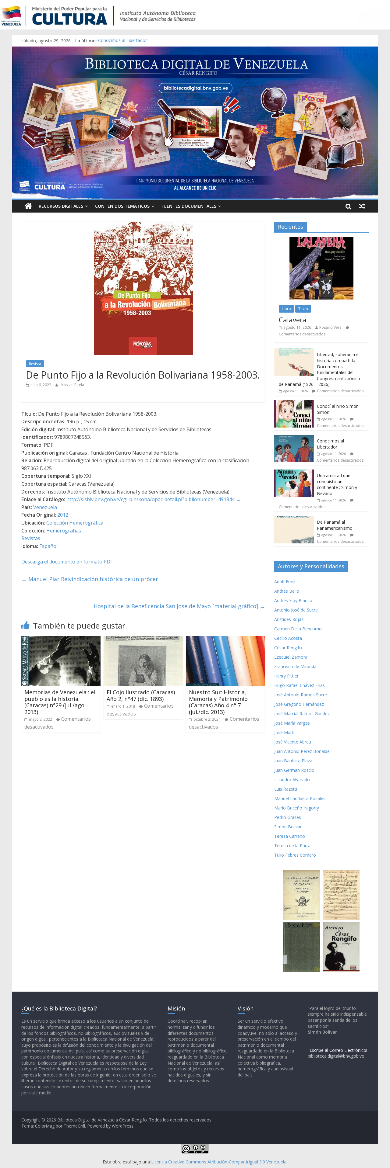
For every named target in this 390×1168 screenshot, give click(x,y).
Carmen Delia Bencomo (298, 629)
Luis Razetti (285, 789)
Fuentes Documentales (188, 206)
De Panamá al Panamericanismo (335, 525)
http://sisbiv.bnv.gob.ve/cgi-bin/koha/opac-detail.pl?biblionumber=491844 (150, 499)
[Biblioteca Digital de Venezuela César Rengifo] (195, 50)
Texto (303, 308)
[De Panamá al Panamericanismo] (294, 519)
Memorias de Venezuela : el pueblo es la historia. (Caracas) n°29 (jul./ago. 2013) (59, 702)
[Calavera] (321, 240)
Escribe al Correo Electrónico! (338, 1050)
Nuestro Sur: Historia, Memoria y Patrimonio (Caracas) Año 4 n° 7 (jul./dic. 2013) (218, 702)
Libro (286, 308)
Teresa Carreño (289, 836)
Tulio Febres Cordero (295, 855)
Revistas (30, 538)
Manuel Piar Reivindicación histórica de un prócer (89, 579)
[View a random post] (362, 206)
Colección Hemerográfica (74, 522)
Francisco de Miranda (295, 666)
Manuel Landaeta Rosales (299, 798)
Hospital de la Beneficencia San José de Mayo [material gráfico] (179, 606)
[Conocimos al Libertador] (294, 438)
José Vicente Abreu (292, 742)
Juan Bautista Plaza (293, 761)
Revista (35, 363)
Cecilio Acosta (288, 638)
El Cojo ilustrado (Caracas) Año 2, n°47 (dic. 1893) (141, 695)
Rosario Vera (330, 327)
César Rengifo (288, 647)
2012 (62, 514)
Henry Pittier (286, 676)
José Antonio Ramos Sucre (300, 695)
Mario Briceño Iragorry (296, 808)
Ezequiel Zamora (290, 657)
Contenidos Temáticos (122, 206)
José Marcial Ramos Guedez (302, 713)
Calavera (293, 319)
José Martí (284, 732)
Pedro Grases (287, 817)
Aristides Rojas (288, 619)
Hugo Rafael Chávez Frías (299, 685)
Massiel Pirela (72, 384)
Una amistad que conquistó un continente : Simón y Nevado (337, 484)
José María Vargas (292, 723)
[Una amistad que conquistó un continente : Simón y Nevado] (294, 473)
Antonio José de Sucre (296, 610)
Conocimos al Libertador (122, 40)
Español (48, 546)
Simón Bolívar (288, 827)
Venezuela (45, 507)
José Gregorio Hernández (299, 704)
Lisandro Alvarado (292, 779)
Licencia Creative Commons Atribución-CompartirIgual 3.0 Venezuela (218, 1162)
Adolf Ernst (285, 581)
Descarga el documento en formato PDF (67, 561)
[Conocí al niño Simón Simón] (294, 403)
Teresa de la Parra (292, 845)
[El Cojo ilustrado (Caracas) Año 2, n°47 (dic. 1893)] (143, 639)
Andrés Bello (286, 591)
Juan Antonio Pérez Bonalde (302, 751)
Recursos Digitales (61, 206)
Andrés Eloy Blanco (293, 600)
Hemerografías (63, 530)
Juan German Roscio (294, 770)
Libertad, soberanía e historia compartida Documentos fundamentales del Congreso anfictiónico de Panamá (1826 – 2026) (319, 369)
